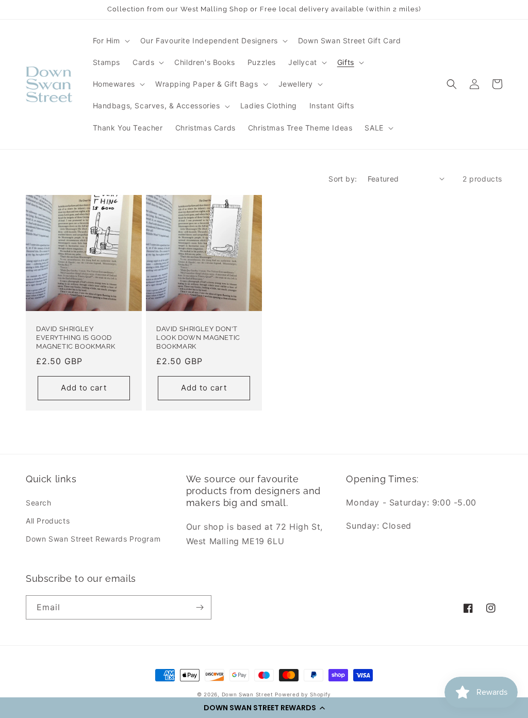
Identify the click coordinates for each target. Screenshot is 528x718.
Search (39, 502)
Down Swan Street (247, 694)
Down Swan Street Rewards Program (93, 538)
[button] (264, 707)
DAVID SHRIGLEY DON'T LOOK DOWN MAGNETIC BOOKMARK (198, 337)
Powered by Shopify (303, 694)
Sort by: (342, 178)
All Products (48, 520)
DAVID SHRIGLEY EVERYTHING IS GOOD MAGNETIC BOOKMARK (75, 337)
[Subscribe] (199, 607)
